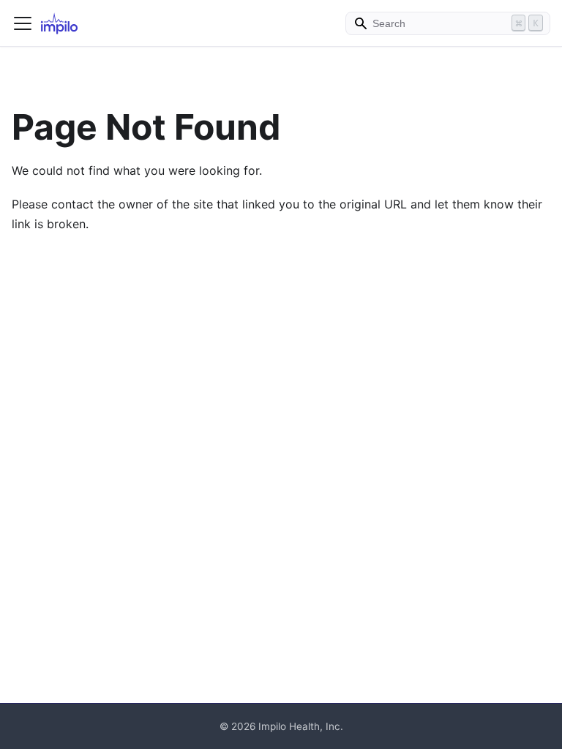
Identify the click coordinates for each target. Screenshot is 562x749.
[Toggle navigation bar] (23, 23)
